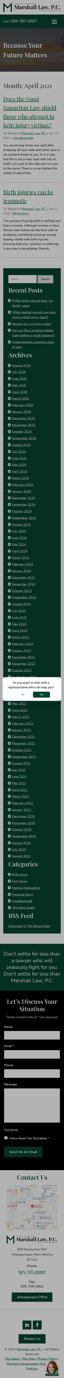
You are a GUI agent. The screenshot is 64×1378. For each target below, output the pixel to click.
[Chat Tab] (32, 689)
